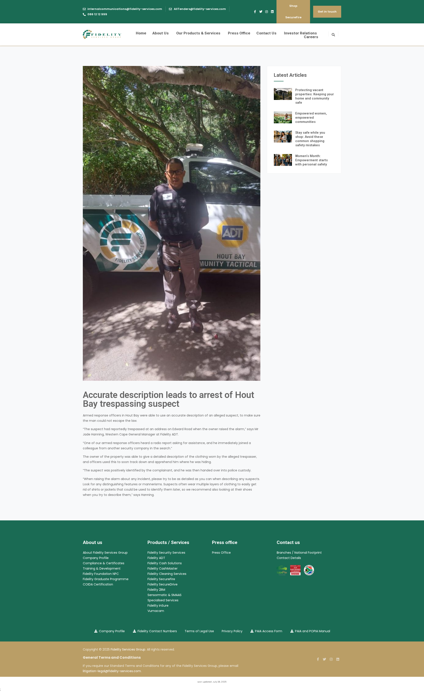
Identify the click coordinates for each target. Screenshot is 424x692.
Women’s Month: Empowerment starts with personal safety (311, 160)
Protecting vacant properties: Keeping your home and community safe (314, 96)
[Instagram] (266, 11)
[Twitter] (260, 11)
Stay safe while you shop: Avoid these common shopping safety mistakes (310, 139)
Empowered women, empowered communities (311, 117)
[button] (333, 33)
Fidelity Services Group (128, 649)
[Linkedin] (272, 11)
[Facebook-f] (255, 11)
